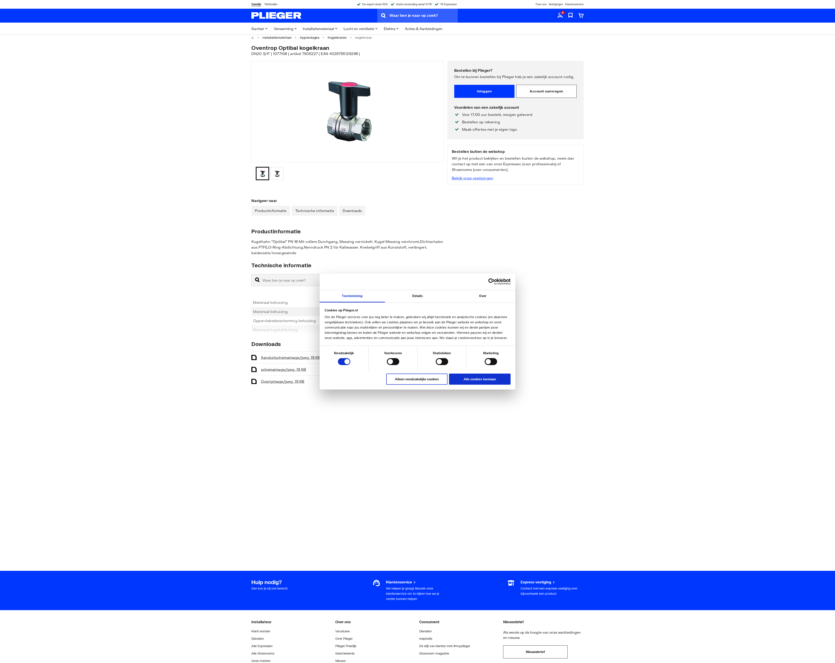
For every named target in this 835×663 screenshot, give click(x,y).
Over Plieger (344, 638)
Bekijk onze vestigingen (472, 178)
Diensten (257, 638)
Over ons (541, 4)
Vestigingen (556, 4)
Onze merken (261, 661)
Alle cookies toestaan (480, 379)
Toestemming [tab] (352, 295)
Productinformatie (271, 211)
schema (283, 369)
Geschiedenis (344, 653)
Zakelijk (256, 4)
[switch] (393, 361)
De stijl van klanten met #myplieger (444, 646)
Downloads (352, 211)
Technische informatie (314, 211)
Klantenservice (574, 4)
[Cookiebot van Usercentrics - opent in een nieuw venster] (492, 281)
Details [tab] (417, 295)
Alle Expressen (261, 646)
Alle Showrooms (262, 653)
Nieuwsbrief (535, 652)
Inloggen (484, 91)
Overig (282, 381)
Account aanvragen (546, 91)
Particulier (271, 4)
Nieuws (340, 661)
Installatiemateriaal (276, 37)
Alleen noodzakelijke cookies (417, 379)
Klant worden (260, 631)
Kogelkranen (337, 37)
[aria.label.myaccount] (560, 15)
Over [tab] (482, 295)
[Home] (252, 37)
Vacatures (342, 631)
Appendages (309, 37)
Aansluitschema (291, 357)
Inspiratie (425, 638)
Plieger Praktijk (345, 646)
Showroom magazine (434, 653)
